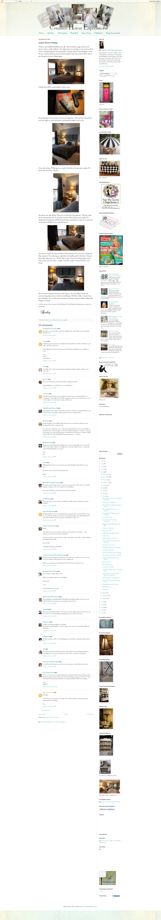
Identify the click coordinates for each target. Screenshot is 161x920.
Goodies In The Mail (108, 567)
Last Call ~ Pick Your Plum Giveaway (109, 521)
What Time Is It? (106, 531)
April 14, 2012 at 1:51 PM (49, 335)
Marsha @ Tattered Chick (50, 571)
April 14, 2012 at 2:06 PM (49, 361)
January (105, 598)
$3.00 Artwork (106, 562)
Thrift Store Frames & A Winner (111, 548)
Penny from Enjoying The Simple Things (54, 555)
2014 (102, 466)
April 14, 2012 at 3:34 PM (49, 388)
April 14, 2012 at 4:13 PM (49, 402)
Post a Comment (45, 710)
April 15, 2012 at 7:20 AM (49, 656)
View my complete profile (106, 66)
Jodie (44, 367)
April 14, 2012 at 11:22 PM (49, 631)
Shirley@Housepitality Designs (51, 483)
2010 (102, 604)
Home (41, 33)
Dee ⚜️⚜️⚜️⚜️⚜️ (48, 692)
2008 (102, 610)
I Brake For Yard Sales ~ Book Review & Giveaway (110, 574)
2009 (102, 607)
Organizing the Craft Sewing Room (110, 558)
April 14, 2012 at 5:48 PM (49, 506)
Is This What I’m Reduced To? (110, 533)
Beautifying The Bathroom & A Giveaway (111, 514)
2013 (102, 469)
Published (98, 33)
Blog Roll (74, 33)
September (106, 483)
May (104, 493)
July (104, 488)
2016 (102, 461)
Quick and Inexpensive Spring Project (111, 581)
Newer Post (42, 714)
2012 (102, 472)
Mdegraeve (46, 622)
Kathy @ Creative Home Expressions (111, 50)
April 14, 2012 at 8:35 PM (49, 591)
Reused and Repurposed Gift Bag (111, 553)
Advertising (62, 33)
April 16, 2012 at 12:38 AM (50, 687)
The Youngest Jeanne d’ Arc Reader (110, 510)
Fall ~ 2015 (111, 344)
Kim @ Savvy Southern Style (51, 662)
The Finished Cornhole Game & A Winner (112, 506)
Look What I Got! (107, 517)
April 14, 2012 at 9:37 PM (49, 604)
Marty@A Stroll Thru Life (50, 408)
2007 (102, 613)
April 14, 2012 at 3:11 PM (49, 374)
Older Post (90, 714)
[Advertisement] (107, 860)
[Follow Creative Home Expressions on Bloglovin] (107, 810)
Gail (44, 649)
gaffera (83, 907)
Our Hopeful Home (48, 673)
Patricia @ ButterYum (49, 512)
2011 (102, 602)
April (104, 496)
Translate (112, 76)
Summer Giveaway (113, 289)
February (105, 596)
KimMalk (45, 609)
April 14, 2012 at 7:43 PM (49, 565)
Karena (45, 341)
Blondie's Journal (47, 443)
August (105, 485)
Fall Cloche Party (113, 331)
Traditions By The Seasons (50, 329)
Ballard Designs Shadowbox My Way (111, 525)
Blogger (95, 907)
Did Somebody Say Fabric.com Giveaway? (114, 275)
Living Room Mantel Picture (110, 584)
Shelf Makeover (106, 587)
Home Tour (86, 33)
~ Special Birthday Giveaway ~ (113, 303)
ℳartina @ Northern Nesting (51, 597)
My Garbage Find (107, 564)
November (106, 477)
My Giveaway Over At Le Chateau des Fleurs (112, 499)
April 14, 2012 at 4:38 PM (49, 437)
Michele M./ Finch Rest (49, 526)
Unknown (45, 394)
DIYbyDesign (47, 499)
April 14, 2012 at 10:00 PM (50, 616)
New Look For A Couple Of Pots (111, 555)
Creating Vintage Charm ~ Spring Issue (111, 570)
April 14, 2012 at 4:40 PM (49, 457)
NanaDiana (46, 421)
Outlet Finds (105, 536)
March (105, 593)
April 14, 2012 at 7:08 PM (49, 549)
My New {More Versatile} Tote (110, 578)
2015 (102, 464)
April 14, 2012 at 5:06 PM (49, 493)
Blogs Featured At (113, 33)
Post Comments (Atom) (52, 717)
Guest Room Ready (107, 550)
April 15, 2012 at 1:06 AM (49, 643)
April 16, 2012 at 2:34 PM (49, 707)
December (106, 474)
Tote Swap (105, 590)
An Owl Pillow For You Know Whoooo (110, 542)
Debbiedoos (46, 637)
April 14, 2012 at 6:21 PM (49, 520)
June (104, 491)
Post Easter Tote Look (108, 545)
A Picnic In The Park (108, 528)
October (105, 480)
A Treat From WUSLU (109, 503)
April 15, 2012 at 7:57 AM (49, 667)
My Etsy (51, 33)
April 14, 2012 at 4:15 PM (49, 415)
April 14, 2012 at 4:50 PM (49, 477)
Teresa (44, 463)
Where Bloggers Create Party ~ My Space (115, 317)
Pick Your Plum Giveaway (109, 538)
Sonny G (45, 379)
